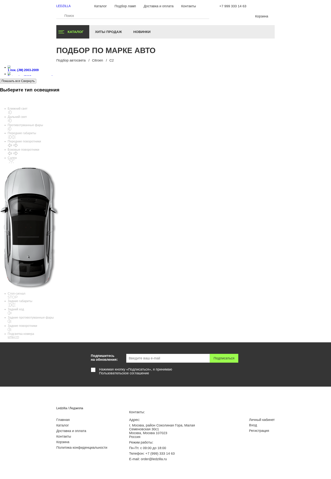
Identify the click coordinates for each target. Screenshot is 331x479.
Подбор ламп (125, 6)
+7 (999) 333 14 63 (160, 453)
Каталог (100, 6)
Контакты (188, 6)
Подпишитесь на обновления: (104, 358)
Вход (253, 425)
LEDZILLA (63, 6)
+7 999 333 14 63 (232, 6)
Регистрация (259, 431)
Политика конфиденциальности (81, 447)
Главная (63, 420)
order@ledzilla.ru (154, 459)
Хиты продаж (108, 32)
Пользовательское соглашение (124, 373)
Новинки (142, 32)
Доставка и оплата (159, 6)
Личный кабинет (262, 420)
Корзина (62, 442)
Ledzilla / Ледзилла (69, 408)
